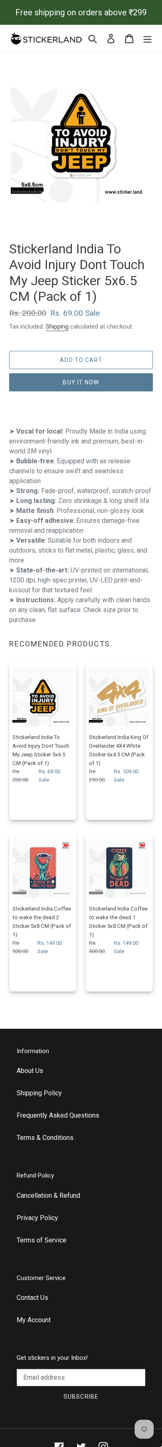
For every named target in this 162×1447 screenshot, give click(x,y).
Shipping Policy (39, 1093)
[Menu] (147, 38)
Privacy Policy (37, 1218)
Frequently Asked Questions (58, 1115)
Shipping (57, 326)
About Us (30, 1071)
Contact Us (32, 1298)
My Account (34, 1320)
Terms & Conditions (45, 1138)
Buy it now (81, 382)
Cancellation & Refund (48, 1195)
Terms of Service (41, 1240)
